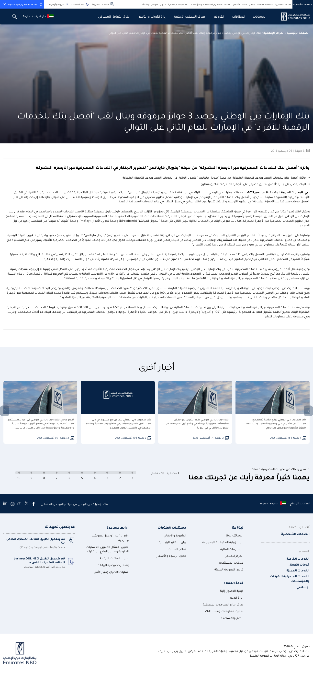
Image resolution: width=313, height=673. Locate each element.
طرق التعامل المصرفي (114, 16)
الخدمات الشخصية (302, 4)
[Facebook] (33, 504)
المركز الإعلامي (234, 555)
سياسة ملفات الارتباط (114, 558)
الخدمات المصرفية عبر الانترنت (22, 4)
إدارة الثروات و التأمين (152, 16)
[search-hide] (14, 16)
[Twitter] (26, 504)
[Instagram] (12, 504)
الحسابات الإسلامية (178, 4)
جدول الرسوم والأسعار (171, 555)
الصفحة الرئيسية (298, 33)
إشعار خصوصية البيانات (113, 565)
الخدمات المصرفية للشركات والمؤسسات (210, 4)
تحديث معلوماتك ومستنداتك (224, 611)
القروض (218, 16)
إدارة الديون (236, 597)
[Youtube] (19, 504)
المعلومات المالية (231, 549)
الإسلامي (303, 587)
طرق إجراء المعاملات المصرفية (223, 604)
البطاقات (238, 16)
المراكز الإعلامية (273, 33)
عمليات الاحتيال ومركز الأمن (111, 572)
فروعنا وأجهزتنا (56, 4)
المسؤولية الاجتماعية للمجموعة (222, 542)
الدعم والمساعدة (232, 618)
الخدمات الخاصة (265, 4)
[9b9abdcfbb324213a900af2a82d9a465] (293, 16)
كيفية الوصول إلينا (231, 590)
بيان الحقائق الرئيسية (172, 542)
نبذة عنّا (146, 4)
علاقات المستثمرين (230, 562)
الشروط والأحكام (175, 535)
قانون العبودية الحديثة (228, 569)
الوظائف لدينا (234, 535)
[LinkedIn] (5, 504)
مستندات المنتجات (172, 527)
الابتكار (155, 4)
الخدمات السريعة (100, 4)
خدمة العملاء (77, 4)
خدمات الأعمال (240, 4)
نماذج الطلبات (177, 549)
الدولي (163, 4)
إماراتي (252, 4)
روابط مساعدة (118, 527)
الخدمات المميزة (283, 4)
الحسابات (259, 16)
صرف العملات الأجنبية (189, 16)
